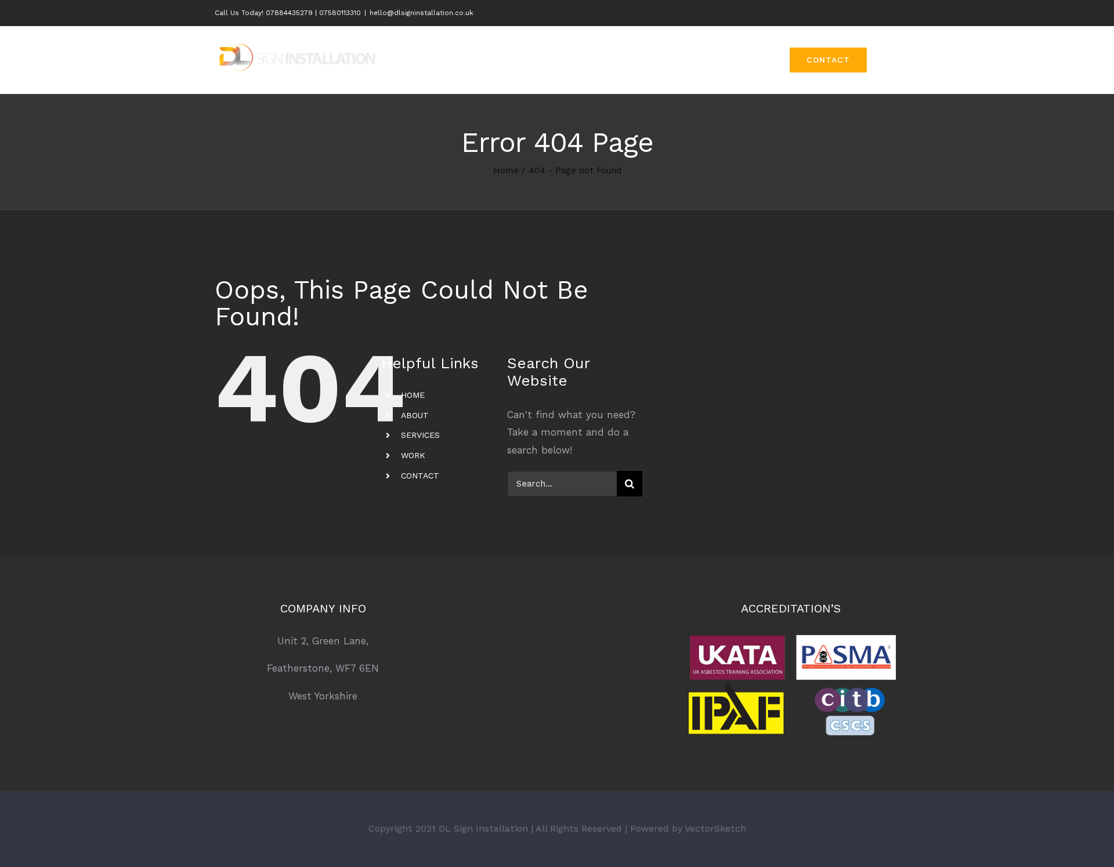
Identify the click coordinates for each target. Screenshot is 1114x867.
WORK (413, 455)
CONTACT (420, 475)
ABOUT (415, 415)
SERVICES (420, 435)
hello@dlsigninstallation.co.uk (421, 13)
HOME (413, 395)
